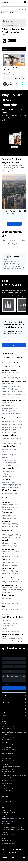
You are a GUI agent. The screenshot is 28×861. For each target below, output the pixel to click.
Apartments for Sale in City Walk (9, 546)
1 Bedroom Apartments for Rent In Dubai (11, 438)
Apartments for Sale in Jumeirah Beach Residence (13, 394)
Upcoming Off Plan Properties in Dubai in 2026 (12, 638)
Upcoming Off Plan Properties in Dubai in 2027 (12, 640)
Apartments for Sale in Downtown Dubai (11, 385)
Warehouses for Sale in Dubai (8, 411)
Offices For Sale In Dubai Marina (10, 23)
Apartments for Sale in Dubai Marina (10, 388)
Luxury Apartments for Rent (8, 474)
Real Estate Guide (6, 614)
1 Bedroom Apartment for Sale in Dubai (11, 374)
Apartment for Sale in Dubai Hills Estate (11, 570)
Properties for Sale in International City (11, 556)
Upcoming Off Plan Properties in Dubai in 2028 (12, 641)
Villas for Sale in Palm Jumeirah (9, 518)
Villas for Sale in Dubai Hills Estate (9, 575)
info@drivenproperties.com (9, 728)
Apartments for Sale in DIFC (8, 383)
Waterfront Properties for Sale (9, 432)
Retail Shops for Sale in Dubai (8, 410)
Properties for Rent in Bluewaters (9, 564)
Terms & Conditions (5, 856)
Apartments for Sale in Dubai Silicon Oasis (11, 389)
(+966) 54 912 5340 (7, 801)
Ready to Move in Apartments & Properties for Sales (14, 499)
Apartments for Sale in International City (11, 554)
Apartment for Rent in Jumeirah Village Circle (12, 589)
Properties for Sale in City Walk (9, 543)
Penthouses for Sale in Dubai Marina (10, 485)
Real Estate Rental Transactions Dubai (11, 600)
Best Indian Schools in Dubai (8, 608)
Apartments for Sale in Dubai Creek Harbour (12, 386)
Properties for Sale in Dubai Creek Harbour (12, 582)
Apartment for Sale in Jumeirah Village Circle (12, 587)
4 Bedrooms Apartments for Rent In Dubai (11, 443)
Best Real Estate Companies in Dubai (10, 609)
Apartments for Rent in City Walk (9, 545)
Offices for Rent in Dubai (7, 457)
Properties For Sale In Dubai (11, 20)
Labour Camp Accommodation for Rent (11, 597)
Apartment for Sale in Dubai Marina (10, 504)
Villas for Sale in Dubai (7, 402)
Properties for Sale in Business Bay (10, 526)
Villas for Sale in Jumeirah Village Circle (11, 592)
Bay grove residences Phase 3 (9, 618)
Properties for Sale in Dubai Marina (10, 419)
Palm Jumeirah (19, 357)
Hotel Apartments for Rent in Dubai (10, 455)
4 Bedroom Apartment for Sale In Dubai (11, 378)
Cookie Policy (24, 856)
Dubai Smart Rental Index (8, 612)
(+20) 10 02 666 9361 (7, 819)
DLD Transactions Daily (7, 601)
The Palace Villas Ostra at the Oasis (10, 631)
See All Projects (14, 224)
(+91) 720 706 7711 (7, 832)
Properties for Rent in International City (11, 553)
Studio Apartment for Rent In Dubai (10, 437)
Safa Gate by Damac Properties (9, 625)
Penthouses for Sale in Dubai (8, 407)
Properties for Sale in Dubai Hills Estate (11, 573)
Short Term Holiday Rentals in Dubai (10, 465)
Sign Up (14, 345)
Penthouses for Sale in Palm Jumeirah (10, 487)
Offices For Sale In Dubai (8, 21)
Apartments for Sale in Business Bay (10, 523)
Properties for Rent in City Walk (9, 451)
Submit (14, 688)
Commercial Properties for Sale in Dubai (11, 413)
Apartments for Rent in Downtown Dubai (11, 532)
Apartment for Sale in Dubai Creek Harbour (12, 579)
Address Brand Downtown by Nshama (10, 626)
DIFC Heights (5, 628)
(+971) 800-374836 (13, 726)
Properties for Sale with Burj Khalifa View (11, 427)
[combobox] (3, 9)
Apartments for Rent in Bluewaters (10, 561)
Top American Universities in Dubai (10, 611)
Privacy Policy (12, 856)
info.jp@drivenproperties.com (10, 843)
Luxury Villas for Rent (7, 476)
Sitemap (18, 855)
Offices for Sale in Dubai (7, 405)
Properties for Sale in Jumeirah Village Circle (12, 424)
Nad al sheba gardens (7, 620)
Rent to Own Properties (7, 598)
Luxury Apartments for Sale (8, 471)
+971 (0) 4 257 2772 (7, 758)
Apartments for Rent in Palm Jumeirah (10, 515)
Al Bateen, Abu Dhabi (9, 366)
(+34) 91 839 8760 (7, 810)
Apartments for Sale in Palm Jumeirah (10, 397)
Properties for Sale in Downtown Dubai (11, 537)
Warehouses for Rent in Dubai (9, 460)
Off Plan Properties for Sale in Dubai (10, 493)
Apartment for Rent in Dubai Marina (10, 506)
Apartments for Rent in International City (11, 551)
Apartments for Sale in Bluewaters (10, 562)
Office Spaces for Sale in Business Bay (10, 528)
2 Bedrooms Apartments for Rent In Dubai (11, 440)
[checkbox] (2, 331)
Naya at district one (6, 622)
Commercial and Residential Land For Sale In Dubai (13, 415)
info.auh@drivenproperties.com (10, 780)
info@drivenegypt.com (8, 823)
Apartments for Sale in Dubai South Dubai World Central (13, 392)
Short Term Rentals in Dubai (8, 463)
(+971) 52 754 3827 (7, 840)
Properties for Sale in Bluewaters (9, 565)
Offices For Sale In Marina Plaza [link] (10, 25)
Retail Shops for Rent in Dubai (9, 462)
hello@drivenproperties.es (9, 814)
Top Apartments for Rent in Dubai (10, 449)
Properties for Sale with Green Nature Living (12, 429)
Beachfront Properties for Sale (9, 426)
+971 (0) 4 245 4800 (10, 747)
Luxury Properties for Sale (8, 470)
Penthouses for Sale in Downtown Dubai (11, 484)
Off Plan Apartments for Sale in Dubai (10, 492)
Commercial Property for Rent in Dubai (11, 459)
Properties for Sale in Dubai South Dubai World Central (12, 422)
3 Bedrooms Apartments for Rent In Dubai (11, 441)
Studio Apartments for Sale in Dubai (10, 372)
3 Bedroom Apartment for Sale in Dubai (11, 377)
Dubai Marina (7, 357)
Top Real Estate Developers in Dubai (10, 603)
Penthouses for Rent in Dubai (9, 448)
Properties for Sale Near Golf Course (10, 430)
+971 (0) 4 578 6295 (7, 735)
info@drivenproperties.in (9, 836)
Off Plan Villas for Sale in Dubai (9, 495)
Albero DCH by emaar (7, 630)
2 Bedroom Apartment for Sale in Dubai (11, 375)
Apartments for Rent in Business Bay (10, 524)
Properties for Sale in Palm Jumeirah (10, 517)
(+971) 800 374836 (12, 792)
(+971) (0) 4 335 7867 (7, 767)
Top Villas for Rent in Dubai (8, 452)
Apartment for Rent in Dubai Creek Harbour (12, 581)
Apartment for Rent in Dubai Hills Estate (11, 571)
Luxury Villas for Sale (6, 473)
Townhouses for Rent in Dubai (9, 454)
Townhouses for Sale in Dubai (9, 404)
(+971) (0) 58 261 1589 (7, 790)
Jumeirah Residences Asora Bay (9, 623)
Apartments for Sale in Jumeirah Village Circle (12, 396)
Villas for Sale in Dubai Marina (8, 509)
